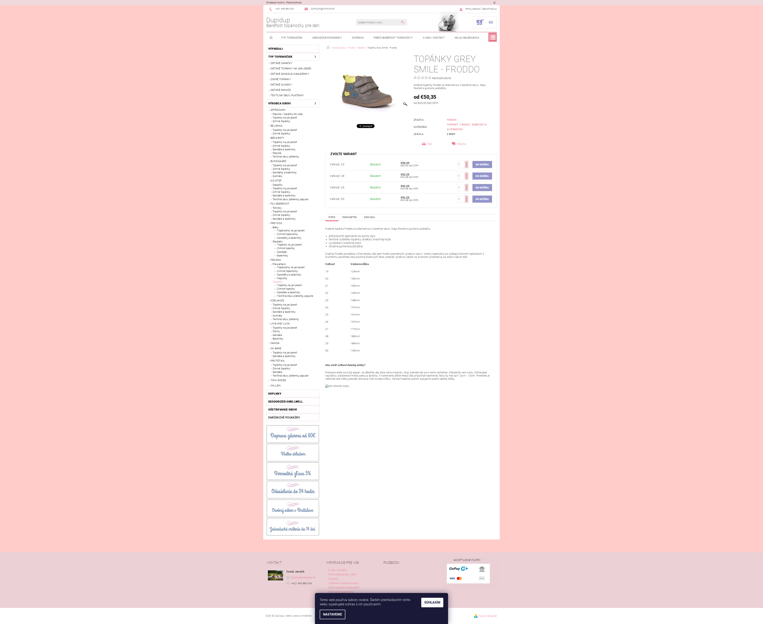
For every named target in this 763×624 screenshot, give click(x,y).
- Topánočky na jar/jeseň (290, 230)
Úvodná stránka (271, 38)
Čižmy (276, 331)
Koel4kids (277, 300)
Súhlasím (432, 602)
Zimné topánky (281, 79)
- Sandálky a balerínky (288, 237)
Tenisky (277, 207)
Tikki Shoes (278, 380)
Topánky (277, 281)
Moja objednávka (467, 37)
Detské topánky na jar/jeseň (291, 68)
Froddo (276, 259)
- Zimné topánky (285, 248)
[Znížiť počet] (466, 166)
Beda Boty (278, 137)
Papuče (277, 152)
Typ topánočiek (291, 37)
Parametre (349, 217)
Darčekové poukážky (284, 417)
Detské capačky (281, 63)
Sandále (277, 335)
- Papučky (281, 278)
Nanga (275, 343)
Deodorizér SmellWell (285, 401)
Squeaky (278, 241)
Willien (276, 385)
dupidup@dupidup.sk (303, 577)
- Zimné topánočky (287, 234)
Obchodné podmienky (327, 37)
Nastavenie (332, 614)
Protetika (278, 360)
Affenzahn (278, 109)
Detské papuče (281, 89)
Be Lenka (277, 125)
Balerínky (278, 338)
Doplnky (274, 393)
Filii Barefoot (280, 203)
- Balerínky (282, 255)
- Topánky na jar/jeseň (289, 244)
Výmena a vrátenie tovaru (343, 583)
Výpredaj (275, 48)
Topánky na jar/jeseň (285, 117)
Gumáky (277, 176)
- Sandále (281, 251)
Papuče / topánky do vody (288, 114)
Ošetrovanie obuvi (282, 409)
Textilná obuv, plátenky (287, 95)
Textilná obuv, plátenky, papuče (291, 199)
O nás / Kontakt (434, 37)
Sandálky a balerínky (284, 172)
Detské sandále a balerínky (290, 73)
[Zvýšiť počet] (466, 163)
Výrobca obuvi (279, 103)
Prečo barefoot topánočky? (393, 37)
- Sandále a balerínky (288, 292)
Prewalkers (279, 264)
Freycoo (276, 223)
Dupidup (293, 22)
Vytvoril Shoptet (487, 615)
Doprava (358, 37)
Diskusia (369, 217)
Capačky (278, 184)
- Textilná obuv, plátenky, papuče (294, 295)
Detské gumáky (281, 84)
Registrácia (489, 9)
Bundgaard (279, 161)
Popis (331, 217)
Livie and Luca (280, 323)
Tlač (429, 144)
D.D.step (276, 180)
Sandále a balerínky (284, 149)
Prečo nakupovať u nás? (342, 574)
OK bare (276, 348)
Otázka (461, 144)
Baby (275, 227)
